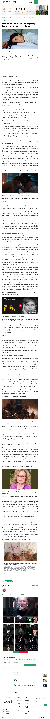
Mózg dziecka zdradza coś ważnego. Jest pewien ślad (23, 680)
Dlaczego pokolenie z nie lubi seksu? (18, 396)
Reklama (26, 703)
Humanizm (10, 17)
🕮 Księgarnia (30, 2)
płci (7, 257)
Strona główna (5, 17)
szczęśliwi (30, 389)
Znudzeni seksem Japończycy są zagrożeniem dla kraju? (24, 170)
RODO (26, 713)
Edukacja (18, 703)
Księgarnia (27, 700)
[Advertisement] (20, 68)
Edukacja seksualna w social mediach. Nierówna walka (19, 466)
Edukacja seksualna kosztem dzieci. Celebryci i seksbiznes (20, 539)
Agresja (30, 146)
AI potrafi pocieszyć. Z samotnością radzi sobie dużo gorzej (25, 685)
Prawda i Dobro (14, 2)
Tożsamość (19, 87)
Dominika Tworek (5, 585)
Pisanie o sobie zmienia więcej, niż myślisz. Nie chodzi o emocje (25, 675)
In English (18, 710)
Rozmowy (18, 706)
